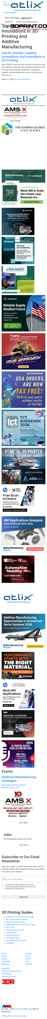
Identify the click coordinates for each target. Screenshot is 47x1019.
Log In (6, 12)
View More (23, 822)
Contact (28, 964)
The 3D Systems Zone (15, 930)
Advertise (9, 22)
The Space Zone (12, 938)
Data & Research (11, 18)
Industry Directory (9, 976)
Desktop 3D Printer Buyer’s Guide (20, 917)
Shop (27, 961)
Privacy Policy (7, 1016)
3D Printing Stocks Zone (16, 940)
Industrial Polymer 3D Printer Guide (20, 925)
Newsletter (6, 961)
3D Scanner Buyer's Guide (17, 919)
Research (5, 964)
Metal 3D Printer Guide (15, 922)
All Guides (10, 943)
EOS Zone (10, 927)
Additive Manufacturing (11, 971)
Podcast (28, 953)
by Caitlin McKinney (22, 79)
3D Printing (6, 974)
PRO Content (27, 18)
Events (4, 959)
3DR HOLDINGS (21, 1009)
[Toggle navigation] (6, 27)
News (4, 953)
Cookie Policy (20, 1016)
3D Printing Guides (17, 912)
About (4, 956)
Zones (27, 956)
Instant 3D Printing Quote (26, 22)
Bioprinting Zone (13, 935)
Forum (27, 959)
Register (13, 12)
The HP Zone (11, 932)
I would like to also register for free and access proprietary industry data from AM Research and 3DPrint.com (20, 887)
